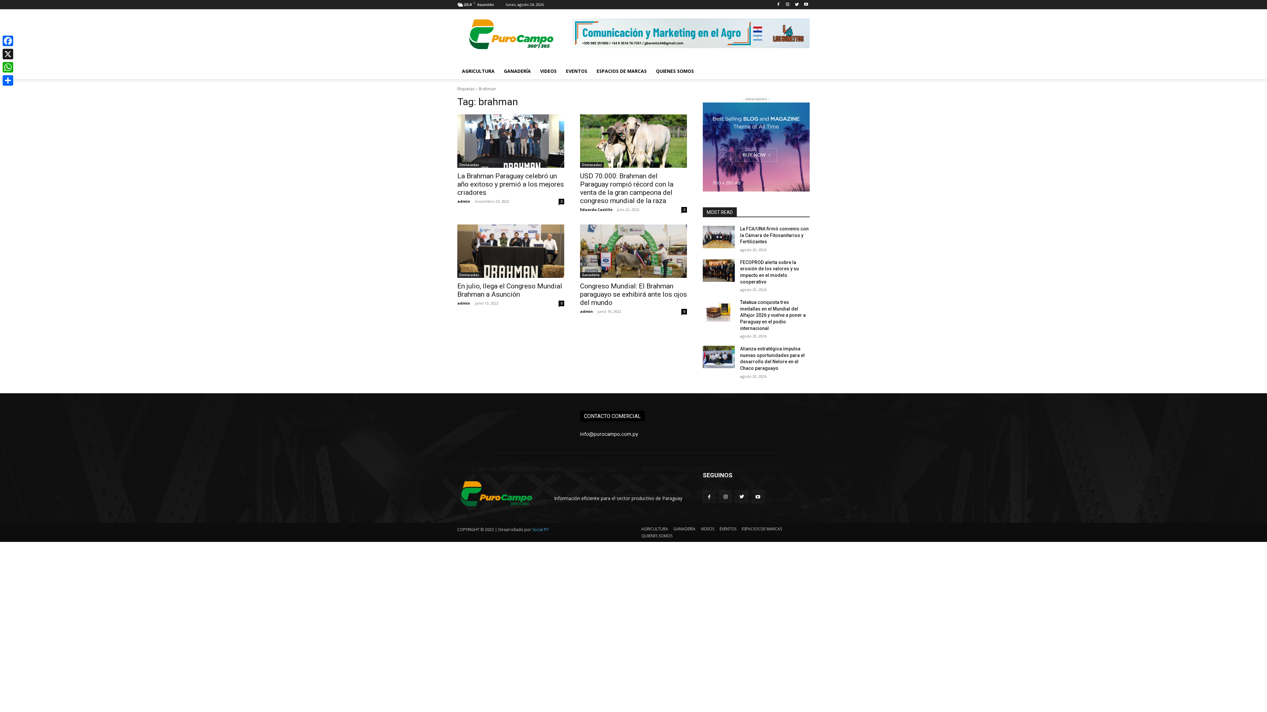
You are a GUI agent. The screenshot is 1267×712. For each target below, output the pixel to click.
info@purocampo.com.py (609, 434)
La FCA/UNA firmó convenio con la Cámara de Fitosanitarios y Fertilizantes (774, 235)
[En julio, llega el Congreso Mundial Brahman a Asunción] (510, 251)
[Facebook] (778, 5)
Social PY (540, 529)
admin (463, 201)
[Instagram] (788, 5)
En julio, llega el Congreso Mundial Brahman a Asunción (509, 290)
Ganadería (591, 275)
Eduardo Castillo (596, 209)
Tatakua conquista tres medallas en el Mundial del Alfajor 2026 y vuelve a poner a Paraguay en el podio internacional (773, 315)
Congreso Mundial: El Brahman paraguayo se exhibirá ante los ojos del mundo (633, 294)
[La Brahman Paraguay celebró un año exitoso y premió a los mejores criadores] (510, 141)
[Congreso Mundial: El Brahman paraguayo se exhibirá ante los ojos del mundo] (633, 251)
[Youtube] (806, 5)
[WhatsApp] (8, 67)
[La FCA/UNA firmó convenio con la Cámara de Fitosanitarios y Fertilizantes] (719, 237)
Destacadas (469, 165)
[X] (8, 54)
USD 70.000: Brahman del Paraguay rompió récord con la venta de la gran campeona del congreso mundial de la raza (626, 188)
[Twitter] (796, 5)
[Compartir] (8, 80)
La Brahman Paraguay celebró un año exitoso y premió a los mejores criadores (510, 184)
